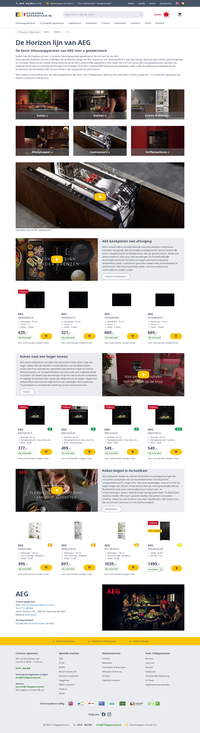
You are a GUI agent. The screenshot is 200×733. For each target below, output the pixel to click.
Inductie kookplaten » (116, 276)
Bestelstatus (165, 3)
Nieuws (149, 667)
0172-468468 (26, 608)
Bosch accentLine (68, 671)
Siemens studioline (69, 675)
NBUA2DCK (111, 431)
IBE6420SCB (68, 315)
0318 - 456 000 (23, 668)
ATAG (61, 662)
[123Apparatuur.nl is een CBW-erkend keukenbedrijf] (153, 703)
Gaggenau (64, 680)
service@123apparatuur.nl (30, 686)
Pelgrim (63, 688)
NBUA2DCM (68, 431)
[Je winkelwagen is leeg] (179, 14)
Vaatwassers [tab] (74, 23)
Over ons (150, 662)
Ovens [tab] (148, 23)
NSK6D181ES (68, 547)
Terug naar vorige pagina (29, 32)
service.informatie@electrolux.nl (37, 604)
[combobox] (103, 14)
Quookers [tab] (135, 23)
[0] (179, 14)
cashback (155, 531)
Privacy (106, 675)
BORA (62, 667)
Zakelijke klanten (111, 680)
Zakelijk (141, 3)
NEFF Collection (67, 684)
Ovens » (27, 391)
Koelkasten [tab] (91, 23)
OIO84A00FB (155, 315)
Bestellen (107, 662)
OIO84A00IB (111, 315)
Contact (106, 658)
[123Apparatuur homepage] (34, 14)
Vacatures (150, 671)
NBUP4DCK (154, 431)
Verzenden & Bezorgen (114, 667)
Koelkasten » (112, 509)
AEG (61, 658)
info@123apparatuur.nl (28, 677)
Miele (62, 693)
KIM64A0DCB (25, 315)
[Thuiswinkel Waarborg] (182, 3)
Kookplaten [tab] (120, 23)
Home (46, 32)
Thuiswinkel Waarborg (157, 675)
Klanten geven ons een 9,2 (62, 3)
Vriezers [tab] (105, 23)
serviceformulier (36, 623)
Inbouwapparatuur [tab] (25, 23)
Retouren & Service (112, 671)
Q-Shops (149, 680)
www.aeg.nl (31, 614)
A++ (179, 429)
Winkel (131, 3)
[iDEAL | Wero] (177, 3)
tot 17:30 (30, 3)
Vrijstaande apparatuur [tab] (52, 23)
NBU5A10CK (25, 431)
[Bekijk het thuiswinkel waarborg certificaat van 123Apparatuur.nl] (136, 703)
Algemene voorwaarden (157, 684)
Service (152, 3)
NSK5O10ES (24, 547)
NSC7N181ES (111, 547)
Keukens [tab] (160, 23)
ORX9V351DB (155, 547)
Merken (57, 32)
